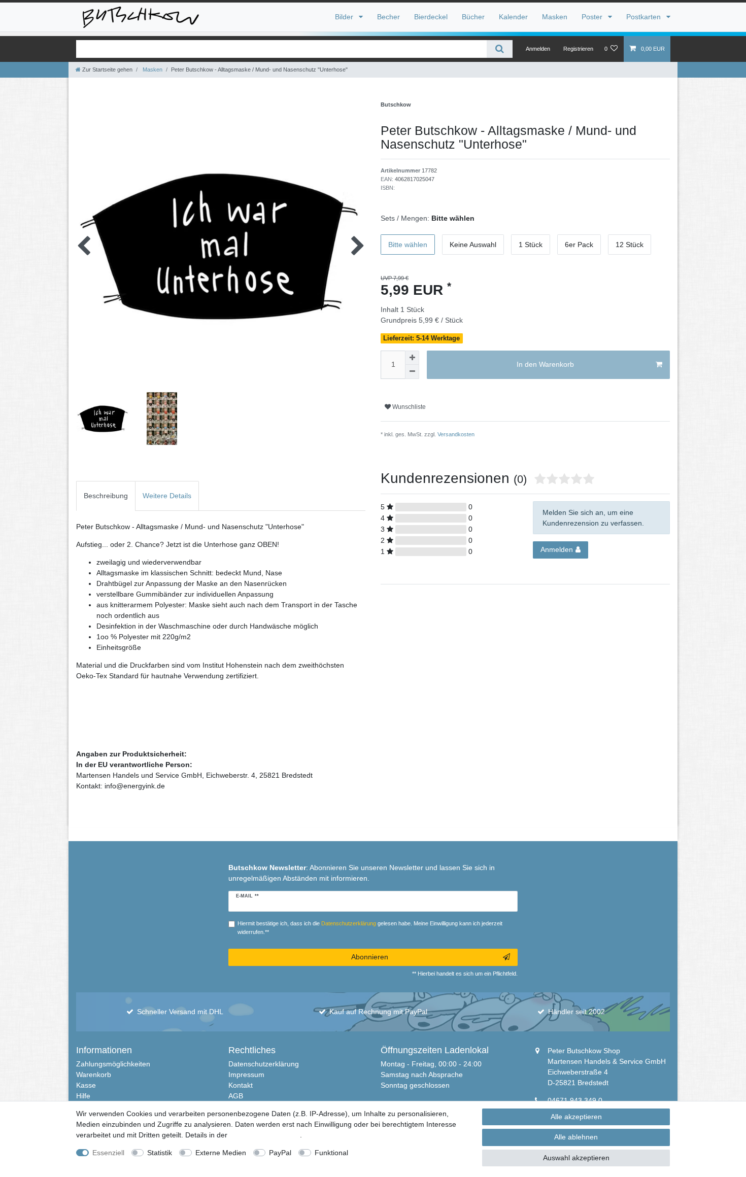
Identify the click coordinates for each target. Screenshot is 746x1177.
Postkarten (644, 17)
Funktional (331, 1153)
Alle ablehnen (576, 1137)
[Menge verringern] (412, 372)
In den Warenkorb (545, 364)
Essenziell (108, 1153)
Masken (554, 17)
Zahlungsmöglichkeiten (113, 1064)
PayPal (280, 1153)
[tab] (105, 496)
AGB (235, 1096)
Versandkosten (455, 434)
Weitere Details (167, 496)
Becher (388, 17)
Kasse (86, 1085)
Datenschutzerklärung (263, 1064)
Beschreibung (106, 496)
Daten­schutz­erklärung (264, 1135)
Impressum (246, 1074)
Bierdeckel (431, 17)
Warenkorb (93, 1074)
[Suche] (500, 49)
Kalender (513, 17)
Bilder (345, 17)
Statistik (159, 1153)
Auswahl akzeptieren (576, 1158)
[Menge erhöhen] (412, 358)
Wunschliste (408, 406)
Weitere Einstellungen (392, 1153)
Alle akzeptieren (576, 1117)
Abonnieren (369, 957)
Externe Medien (220, 1153)
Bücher (473, 17)
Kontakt (240, 1085)
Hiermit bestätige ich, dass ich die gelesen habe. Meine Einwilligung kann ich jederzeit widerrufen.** (370, 927)
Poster (593, 17)
